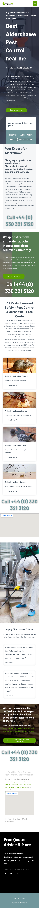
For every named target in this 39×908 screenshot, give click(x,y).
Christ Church (30, 731)
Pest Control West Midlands (16, 820)
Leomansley (14, 731)
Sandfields (30, 728)
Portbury (20, 782)
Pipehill (19, 728)
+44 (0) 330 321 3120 (21, 139)
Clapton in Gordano (22, 787)
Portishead (19, 784)
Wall (12, 728)
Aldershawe (6, 728)
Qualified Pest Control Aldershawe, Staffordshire (19, 773)
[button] (19, 772)
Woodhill (7, 787)
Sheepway (14, 782)
